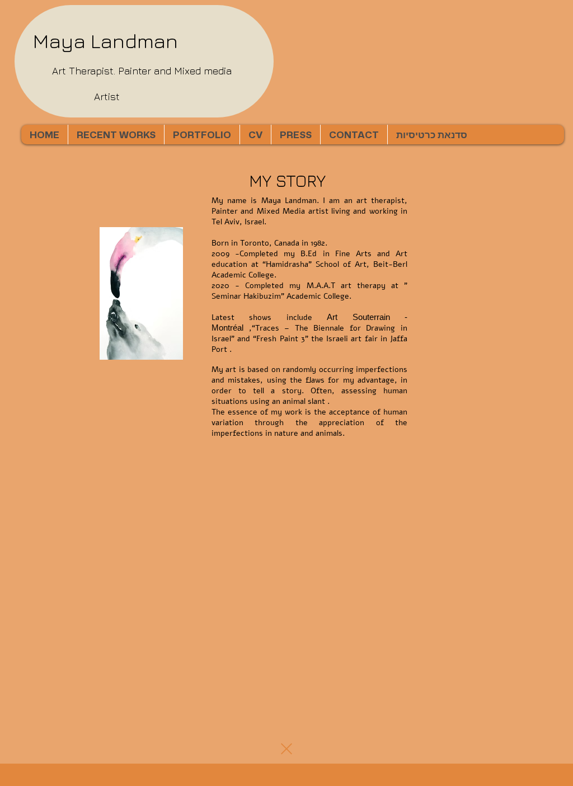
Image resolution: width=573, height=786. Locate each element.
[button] (201, 134)
